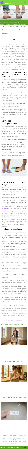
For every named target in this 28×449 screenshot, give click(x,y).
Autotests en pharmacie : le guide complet (14, 435)
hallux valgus (5, 208)
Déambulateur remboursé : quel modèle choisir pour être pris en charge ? (14, 360)
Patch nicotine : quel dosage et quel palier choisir (14, 398)
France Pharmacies (5, 21)
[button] (25, 2)
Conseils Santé (16, 21)
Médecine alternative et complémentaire (14, 29)
